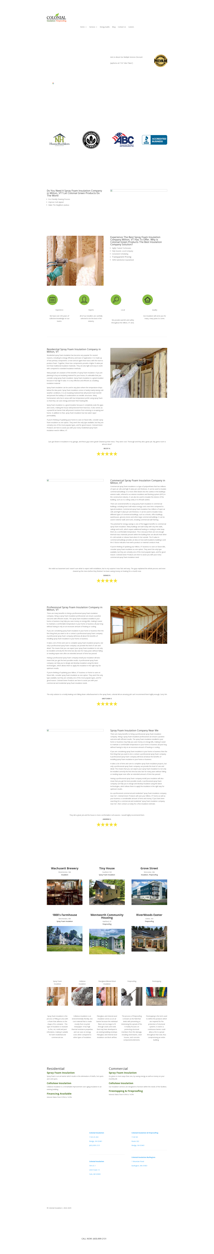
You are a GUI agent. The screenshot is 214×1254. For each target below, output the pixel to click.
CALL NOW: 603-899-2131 (90, 1103)
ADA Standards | (141, 1208)
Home (82, 27)
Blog (113, 27)
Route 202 (135, 1141)
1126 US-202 (93, 1137)
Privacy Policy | (153, 1208)
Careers (131, 27)
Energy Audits (105, 27)
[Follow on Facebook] (48, 1178)
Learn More (57, 1010)
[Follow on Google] (53, 1178)
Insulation (64, 875)
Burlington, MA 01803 (139, 1166)
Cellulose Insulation (59, 1083)
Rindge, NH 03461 (95, 1141)
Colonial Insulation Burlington (143, 1157)
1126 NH (135, 1137)
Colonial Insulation (96, 1133)
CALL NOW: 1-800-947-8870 (63, 102)
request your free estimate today (66, 93)
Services (92, 27)
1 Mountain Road (138, 1161)
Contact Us (122, 27)
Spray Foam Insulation (107, 875)
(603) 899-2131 (94, 1145)
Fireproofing (153, 875)
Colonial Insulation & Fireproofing (145, 1133)
